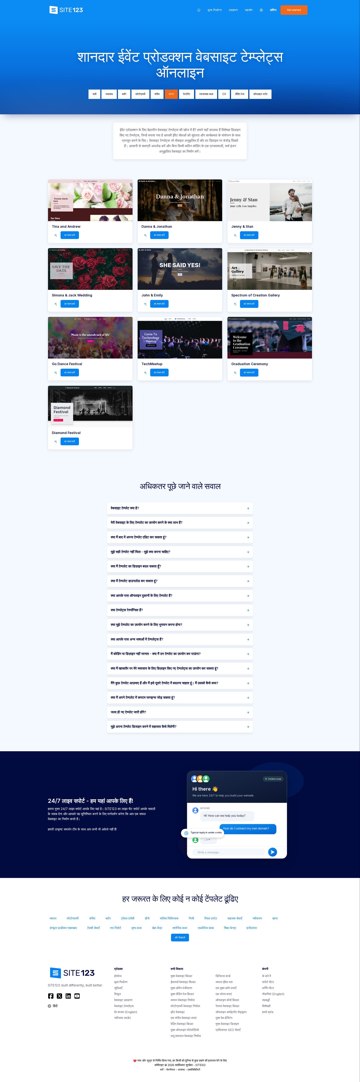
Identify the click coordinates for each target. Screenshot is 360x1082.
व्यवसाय (109, 94)
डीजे (147, 918)
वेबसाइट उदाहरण (123, 1000)
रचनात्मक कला (206, 94)
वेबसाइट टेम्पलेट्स (124, 1006)
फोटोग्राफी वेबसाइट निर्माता (185, 1006)
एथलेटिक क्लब (206, 928)
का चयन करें (69, 235)
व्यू (55, 235)
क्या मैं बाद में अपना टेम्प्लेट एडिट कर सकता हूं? (138, 537)
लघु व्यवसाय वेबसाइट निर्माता (186, 1036)
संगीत (157, 94)
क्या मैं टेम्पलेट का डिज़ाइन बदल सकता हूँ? (136, 566)
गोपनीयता (170, 1069)
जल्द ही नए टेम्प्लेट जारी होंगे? (128, 712)
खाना (275, 918)
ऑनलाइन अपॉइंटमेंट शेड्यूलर (231, 1012)
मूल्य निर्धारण (215, 10)
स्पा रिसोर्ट (115, 928)
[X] (60, 996)
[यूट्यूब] (77, 996)
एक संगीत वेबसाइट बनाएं (183, 1018)
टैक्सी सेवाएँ (93, 928)
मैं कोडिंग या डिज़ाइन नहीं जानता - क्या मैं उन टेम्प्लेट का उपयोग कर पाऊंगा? (156, 654)
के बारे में (266, 976)
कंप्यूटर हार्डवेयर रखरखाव (63, 928)
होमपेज (118, 976)
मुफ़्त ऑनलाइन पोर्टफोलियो (185, 1030)
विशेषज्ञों (266, 1006)
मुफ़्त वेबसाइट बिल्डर (181, 976)
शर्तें (161, 1069)
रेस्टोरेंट (186, 94)
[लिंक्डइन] (68, 996)
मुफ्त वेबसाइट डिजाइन (227, 1024)
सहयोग (249, 10)
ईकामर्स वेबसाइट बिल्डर (183, 982)
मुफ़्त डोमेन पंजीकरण (181, 988)
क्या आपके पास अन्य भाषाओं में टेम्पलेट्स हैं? (137, 639)
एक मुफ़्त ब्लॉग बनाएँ (226, 988)
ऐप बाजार (125, 1012)
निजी (191, 918)
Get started (294, 9)
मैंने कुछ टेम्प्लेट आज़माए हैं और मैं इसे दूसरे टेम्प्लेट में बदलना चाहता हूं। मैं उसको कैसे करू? (164, 683)
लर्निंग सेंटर (268, 988)
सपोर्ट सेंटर (268, 982)
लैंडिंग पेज (239, 94)
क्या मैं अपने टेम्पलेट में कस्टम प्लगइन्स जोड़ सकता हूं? (143, 697)
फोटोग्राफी (140, 94)
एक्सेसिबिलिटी (194, 1069)
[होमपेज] (199, 10)
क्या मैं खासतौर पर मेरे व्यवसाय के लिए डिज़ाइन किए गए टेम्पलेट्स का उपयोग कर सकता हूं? (164, 668)
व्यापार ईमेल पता (224, 982)
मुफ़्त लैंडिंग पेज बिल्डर (182, 994)
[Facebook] (51, 996)
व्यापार (53, 918)
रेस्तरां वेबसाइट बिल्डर (227, 1006)
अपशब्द (181, 1069)
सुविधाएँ (118, 988)
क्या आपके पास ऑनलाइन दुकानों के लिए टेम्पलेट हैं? (141, 596)
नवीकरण (257, 918)
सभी (94, 94)
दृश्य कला (136, 928)
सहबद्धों (266, 1000)
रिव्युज (117, 994)
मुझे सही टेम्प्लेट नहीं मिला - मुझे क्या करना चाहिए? (140, 552)
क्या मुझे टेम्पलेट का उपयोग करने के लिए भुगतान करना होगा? (146, 625)
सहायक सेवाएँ (234, 918)
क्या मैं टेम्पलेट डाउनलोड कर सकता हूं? (134, 581)
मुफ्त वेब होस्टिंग (224, 1018)
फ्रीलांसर (251, 928)
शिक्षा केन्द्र (230, 928)
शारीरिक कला (179, 928)
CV (224, 94)
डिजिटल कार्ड (223, 976)
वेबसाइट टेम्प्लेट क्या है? (125, 508)
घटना (171, 94)
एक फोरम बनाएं (224, 994)
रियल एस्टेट (210, 918)
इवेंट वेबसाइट (178, 1012)
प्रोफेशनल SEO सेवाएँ (228, 1030)
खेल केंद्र (157, 928)
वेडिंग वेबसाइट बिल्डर (182, 1024)
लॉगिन (273, 10)
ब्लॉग (124, 94)
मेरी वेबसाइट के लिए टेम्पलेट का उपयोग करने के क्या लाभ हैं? (146, 522)
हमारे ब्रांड (267, 1012)
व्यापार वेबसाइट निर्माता (183, 1000)
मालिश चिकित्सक (169, 918)
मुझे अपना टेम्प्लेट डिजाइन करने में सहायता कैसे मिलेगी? (143, 727)
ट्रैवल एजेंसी (127, 918)
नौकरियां (273, 994)
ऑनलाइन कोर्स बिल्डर (227, 1000)
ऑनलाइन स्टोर (260, 94)
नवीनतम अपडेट (122, 1018)
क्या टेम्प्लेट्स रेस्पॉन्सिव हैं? (127, 610)
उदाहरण (233, 10)
